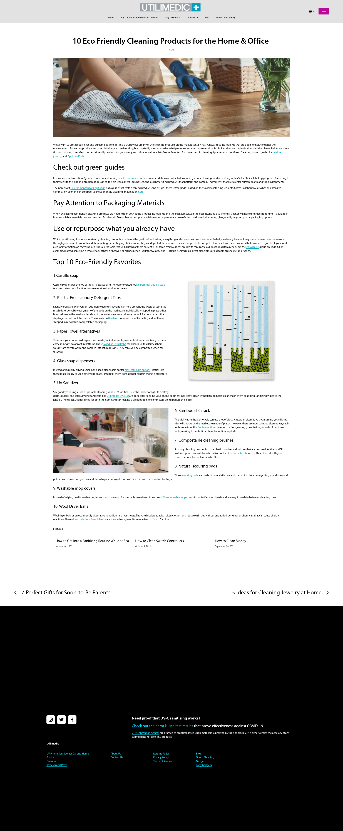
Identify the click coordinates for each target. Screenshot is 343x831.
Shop (324, 12)
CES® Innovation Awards (145, 732)
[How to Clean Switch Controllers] (172, 534)
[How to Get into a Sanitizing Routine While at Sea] (93, 534)
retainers (278, 152)
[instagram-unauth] (50, 719)
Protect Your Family (225, 17)
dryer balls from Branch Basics (89, 519)
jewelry (57, 156)
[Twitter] (61, 719)
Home (111, 17)
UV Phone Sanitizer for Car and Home (67, 753)
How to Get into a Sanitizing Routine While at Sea (92, 541)
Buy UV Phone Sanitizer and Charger (139, 17)
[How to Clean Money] (252, 534)
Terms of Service (162, 761)
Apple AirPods (76, 156)
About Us (116, 753)
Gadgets (201, 761)
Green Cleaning (205, 757)
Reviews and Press (56, 765)
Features (51, 761)
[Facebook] (72, 719)
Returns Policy (161, 753)
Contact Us (192, 17)
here (140, 191)
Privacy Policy (161, 757)
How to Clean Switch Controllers (159, 541)
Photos (50, 757)
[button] (283, 528)
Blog (207, 17)
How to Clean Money (230, 541)
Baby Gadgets (204, 765)
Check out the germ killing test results (162, 725)
